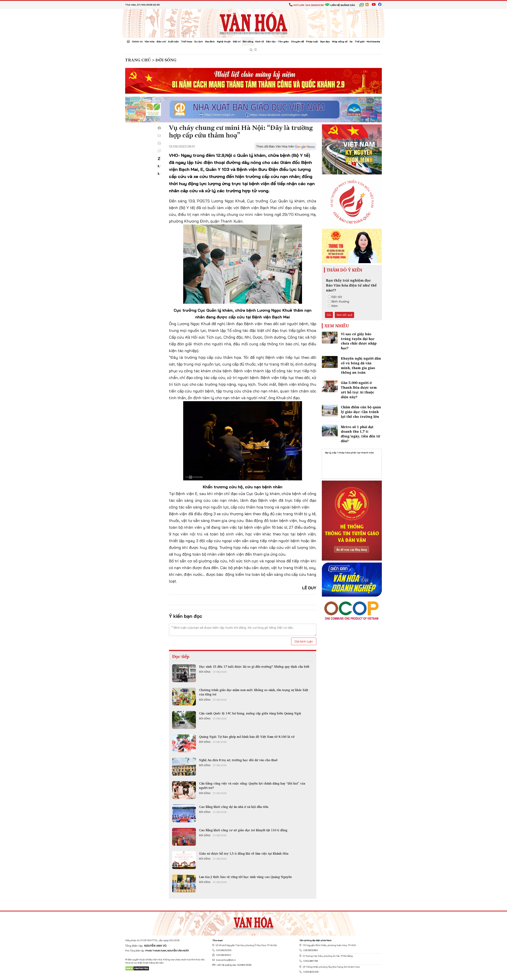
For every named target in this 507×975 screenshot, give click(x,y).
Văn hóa (149, 41)
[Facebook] (159, 128)
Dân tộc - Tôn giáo (277, 41)
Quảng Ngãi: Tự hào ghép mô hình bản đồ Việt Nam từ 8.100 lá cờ (246, 736)
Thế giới (360, 41)
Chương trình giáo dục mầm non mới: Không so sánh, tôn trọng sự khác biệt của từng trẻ (253, 692)
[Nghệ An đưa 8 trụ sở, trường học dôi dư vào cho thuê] (184, 767)
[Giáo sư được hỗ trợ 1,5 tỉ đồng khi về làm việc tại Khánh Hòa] (184, 860)
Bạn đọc (325, 41)
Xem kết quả (344, 315)
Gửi (329, 315)
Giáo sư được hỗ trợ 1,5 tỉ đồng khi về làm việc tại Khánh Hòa (243, 853)
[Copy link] (159, 150)
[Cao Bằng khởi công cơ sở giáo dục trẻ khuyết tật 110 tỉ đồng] (184, 837)
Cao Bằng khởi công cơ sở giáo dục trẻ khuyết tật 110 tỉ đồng (243, 830)
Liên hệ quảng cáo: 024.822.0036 (234, 964)
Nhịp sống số (339, 41)
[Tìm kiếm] (251, 50)
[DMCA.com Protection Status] (137, 968)
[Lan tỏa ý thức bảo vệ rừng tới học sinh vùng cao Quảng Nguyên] (184, 883)
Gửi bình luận (303, 641)
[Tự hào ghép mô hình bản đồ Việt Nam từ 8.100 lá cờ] (184, 743)
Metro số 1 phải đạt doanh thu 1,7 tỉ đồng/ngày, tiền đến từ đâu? (360, 434)
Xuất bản (173, 41)
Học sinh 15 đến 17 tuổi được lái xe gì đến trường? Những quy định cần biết (254, 666)
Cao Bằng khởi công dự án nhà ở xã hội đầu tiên (233, 806)
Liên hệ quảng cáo (342, 5)
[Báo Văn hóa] (253, 23)
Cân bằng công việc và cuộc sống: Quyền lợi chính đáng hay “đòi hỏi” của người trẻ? (252, 785)
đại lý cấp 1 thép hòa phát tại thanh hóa (349, 452)
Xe (351, 41)
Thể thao (186, 41)
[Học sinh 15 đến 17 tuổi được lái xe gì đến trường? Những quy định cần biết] (184, 673)
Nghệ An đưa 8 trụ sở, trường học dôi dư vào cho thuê (238, 760)
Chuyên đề (297, 41)
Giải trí (236, 41)
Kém (335, 306)
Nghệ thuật (224, 41)
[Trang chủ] (128, 42)
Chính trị (137, 41)
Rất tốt (337, 297)
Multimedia (373, 41)
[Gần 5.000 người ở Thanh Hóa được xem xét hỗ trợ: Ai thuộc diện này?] (330, 386)
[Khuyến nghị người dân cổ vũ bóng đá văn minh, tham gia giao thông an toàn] (330, 362)
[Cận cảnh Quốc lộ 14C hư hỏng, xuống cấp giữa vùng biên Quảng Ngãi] (184, 720)
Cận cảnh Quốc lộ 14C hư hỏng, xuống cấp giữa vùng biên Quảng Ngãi (250, 713)
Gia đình (210, 41)
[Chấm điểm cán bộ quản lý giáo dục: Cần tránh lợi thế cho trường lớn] (330, 411)
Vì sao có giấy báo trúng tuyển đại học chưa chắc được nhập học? (358, 341)
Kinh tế (259, 41)
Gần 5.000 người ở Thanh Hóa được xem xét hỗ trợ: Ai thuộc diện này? (359, 389)
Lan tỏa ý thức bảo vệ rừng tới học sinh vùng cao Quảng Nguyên (245, 876)
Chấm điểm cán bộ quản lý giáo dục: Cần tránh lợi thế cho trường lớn (361, 411)
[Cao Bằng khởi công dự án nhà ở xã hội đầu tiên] (184, 813)
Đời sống (248, 41)
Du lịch (198, 41)
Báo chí (161, 41)
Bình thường (340, 301)
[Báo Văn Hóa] (253, 922)
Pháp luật (312, 41)
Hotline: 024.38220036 (308, 5)
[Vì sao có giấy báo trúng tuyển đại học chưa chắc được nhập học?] (330, 338)
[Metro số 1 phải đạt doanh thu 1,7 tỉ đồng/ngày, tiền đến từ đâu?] (330, 430)
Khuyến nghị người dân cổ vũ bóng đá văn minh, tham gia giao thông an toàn (361, 365)
